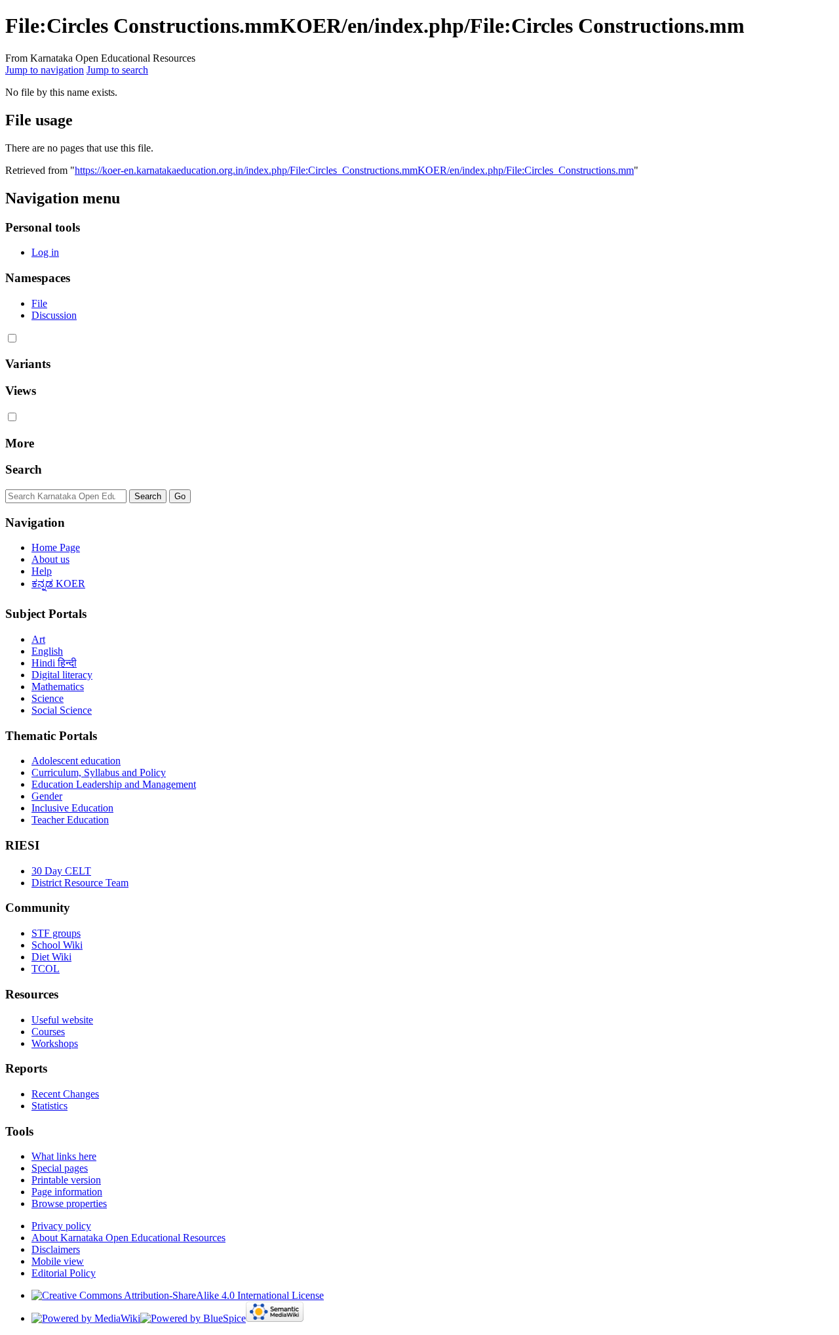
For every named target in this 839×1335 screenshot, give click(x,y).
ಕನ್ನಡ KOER (58, 583)
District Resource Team (79, 882)
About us (50, 559)
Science (47, 698)
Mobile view (57, 1261)
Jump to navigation (44, 69)
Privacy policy (61, 1225)
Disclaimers (55, 1249)
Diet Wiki (51, 956)
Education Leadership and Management (113, 784)
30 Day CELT (61, 870)
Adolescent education (76, 760)
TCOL (45, 968)
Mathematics (57, 686)
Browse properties (69, 1203)
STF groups (56, 933)
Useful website (62, 1019)
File (39, 303)
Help (41, 571)
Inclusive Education (72, 807)
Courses (48, 1031)
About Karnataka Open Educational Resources (128, 1237)
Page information (66, 1191)
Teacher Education (70, 819)
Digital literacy (61, 674)
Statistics (49, 1105)
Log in (45, 252)
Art (38, 639)
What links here (63, 1156)
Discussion (54, 315)
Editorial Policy (63, 1273)
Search (23, 469)
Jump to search (117, 69)
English (47, 651)
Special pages (59, 1168)
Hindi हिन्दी (54, 662)
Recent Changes (65, 1093)
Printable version (66, 1179)
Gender (46, 796)
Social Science (61, 710)
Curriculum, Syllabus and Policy (98, 772)
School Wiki (57, 945)
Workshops (54, 1043)
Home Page (55, 547)
